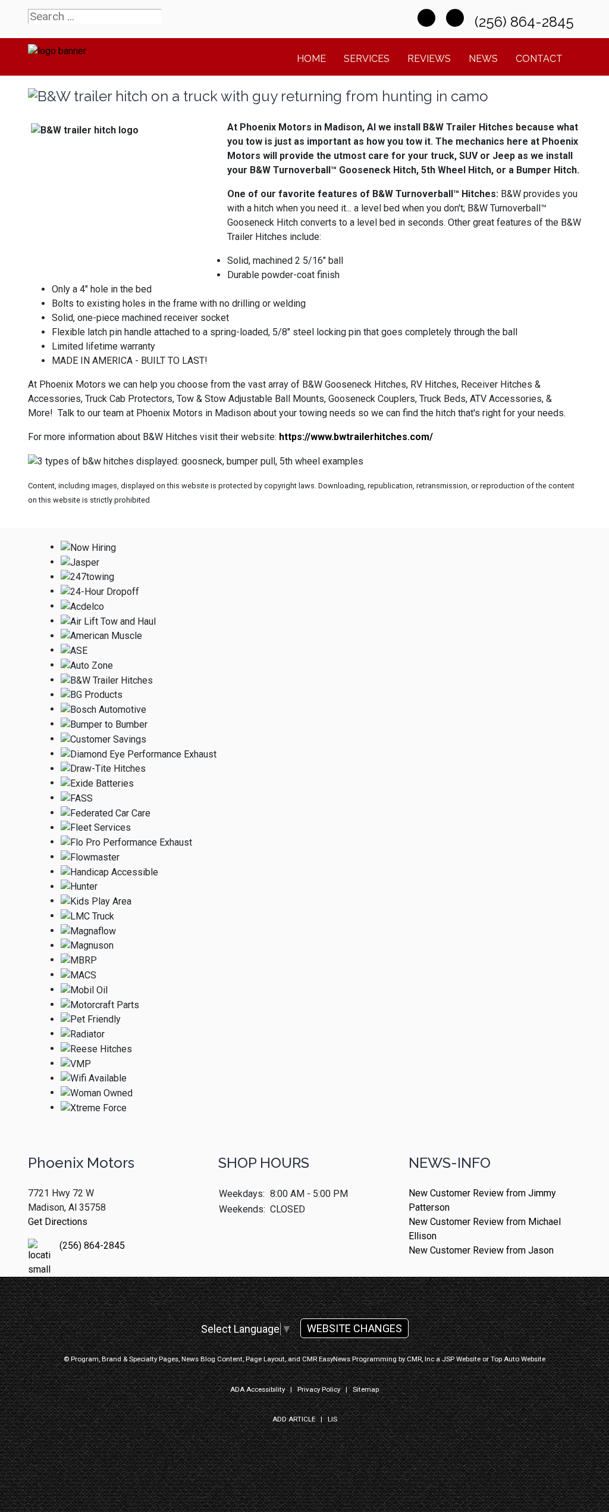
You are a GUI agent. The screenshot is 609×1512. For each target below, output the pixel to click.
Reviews (429, 58)
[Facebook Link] (426, 18)
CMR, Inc (420, 1359)
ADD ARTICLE (293, 1419)
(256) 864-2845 (526, 21)
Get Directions (57, 1221)
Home (311, 58)
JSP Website (461, 1359)
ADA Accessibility (257, 1389)
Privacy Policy (318, 1389)
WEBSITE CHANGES (354, 1328)
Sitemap (366, 1389)
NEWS (483, 58)
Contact (539, 58)
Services (367, 58)
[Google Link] (455, 18)
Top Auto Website (518, 1359)
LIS (332, 1419)
